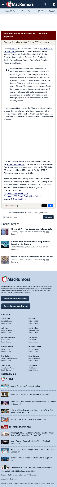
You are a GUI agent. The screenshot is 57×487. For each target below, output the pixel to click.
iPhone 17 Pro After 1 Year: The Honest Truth (29, 419)
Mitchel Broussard (8, 337)
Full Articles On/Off (21, 483)
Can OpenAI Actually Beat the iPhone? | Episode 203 (32, 467)
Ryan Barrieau (33, 356)
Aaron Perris (32, 365)
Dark (52, 483)
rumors (13, 48)
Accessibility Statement (9, 479)
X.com (8, 323)
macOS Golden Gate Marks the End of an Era (32, 256)
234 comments (11, 205)
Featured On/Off (7, 483)
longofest (45, 42)
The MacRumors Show (20, 427)
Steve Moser (5, 365)
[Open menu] (3, 4)
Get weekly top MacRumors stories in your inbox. (28, 212)
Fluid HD (37, 483)
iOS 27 (40, 11)
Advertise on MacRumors (16, 306)
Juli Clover (5, 328)
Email (3, 323)
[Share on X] (44, 205)
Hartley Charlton (7, 347)
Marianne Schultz (34, 347)
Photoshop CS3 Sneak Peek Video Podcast (23, 196)
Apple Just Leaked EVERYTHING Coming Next (30, 394)
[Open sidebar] (54, 4)
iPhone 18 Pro (9, 11)
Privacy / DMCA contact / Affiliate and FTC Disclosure (19, 475)
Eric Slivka (32, 318)
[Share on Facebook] (50, 205)
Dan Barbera (5, 356)
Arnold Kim (5, 318)
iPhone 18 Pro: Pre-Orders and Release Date (31, 229)
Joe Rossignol (33, 328)
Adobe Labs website (15, 164)
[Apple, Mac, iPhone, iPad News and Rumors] (20, 7)
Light (48, 483)
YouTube (10, 379)
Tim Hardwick (33, 337)
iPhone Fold (26, 11)
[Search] (49, 4)
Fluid (31, 483)
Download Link (19, 199)
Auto (43, 483)
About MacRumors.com (15, 298)
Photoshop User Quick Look (16, 193)
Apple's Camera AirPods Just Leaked (25, 386)
